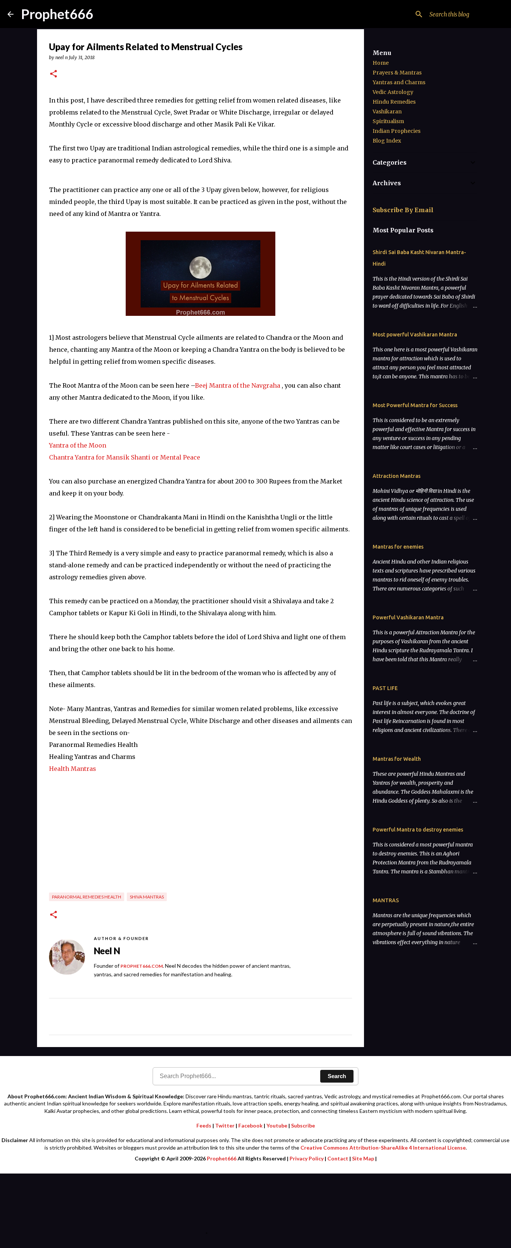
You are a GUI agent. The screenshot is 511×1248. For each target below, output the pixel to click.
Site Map (363, 1158)
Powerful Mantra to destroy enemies (418, 830)
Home (381, 62)
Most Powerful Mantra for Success (415, 405)
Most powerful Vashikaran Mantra (415, 335)
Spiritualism (388, 121)
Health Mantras (72, 768)
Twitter (225, 1125)
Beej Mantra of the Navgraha (237, 385)
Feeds (203, 1125)
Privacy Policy (307, 1158)
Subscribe (303, 1125)
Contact (337, 1158)
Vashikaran (387, 111)
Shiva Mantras (147, 897)
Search (337, 1076)
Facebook (250, 1125)
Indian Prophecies (396, 131)
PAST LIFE (385, 688)
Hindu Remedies (394, 101)
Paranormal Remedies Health (86, 897)
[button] (53, 74)
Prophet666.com (141, 966)
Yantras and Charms (399, 82)
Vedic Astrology (393, 92)
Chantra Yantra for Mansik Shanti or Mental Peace (124, 457)
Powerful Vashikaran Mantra (408, 617)
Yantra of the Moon (77, 445)
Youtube (276, 1125)
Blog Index (387, 140)
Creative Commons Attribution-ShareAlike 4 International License (383, 1147)
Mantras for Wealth (397, 759)
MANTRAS (386, 900)
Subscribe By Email (403, 210)
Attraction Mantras (396, 476)
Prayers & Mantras (397, 72)
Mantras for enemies (398, 547)
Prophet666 (57, 14)
